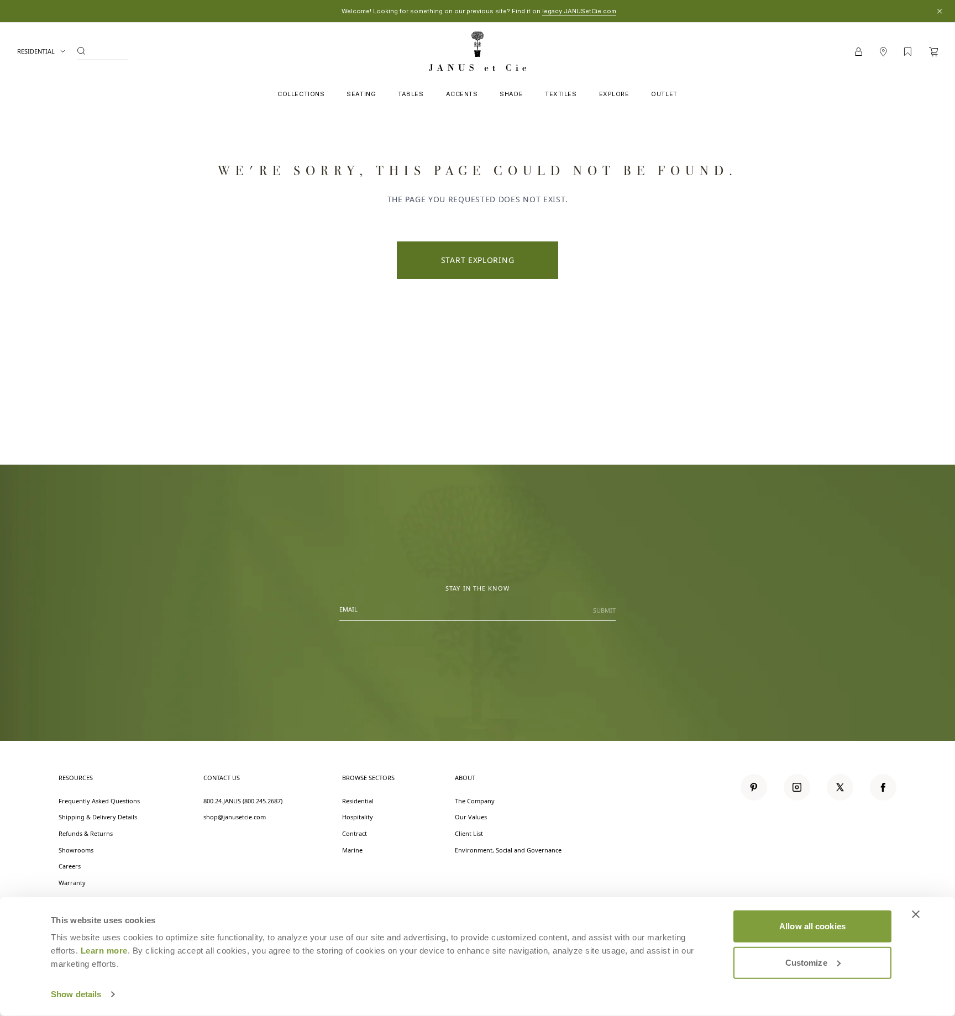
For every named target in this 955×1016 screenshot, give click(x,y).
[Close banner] (916, 914)
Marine (352, 850)
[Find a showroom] (883, 51)
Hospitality (357, 817)
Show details (76, 994)
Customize (806, 962)
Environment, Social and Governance (508, 850)
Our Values (471, 817)
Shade (511, 94)
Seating (361, 94)
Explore (614, 94)
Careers (70, 866)
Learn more (104, 950)
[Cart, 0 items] (933, 51)
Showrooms (76, 850)
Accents (462, 94)
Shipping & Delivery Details (98, 817)
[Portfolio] (907, 52)
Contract (354, 833)
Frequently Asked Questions (99, 801)
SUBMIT (604, 610)
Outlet (664, 94)
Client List (469, 833)
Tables (410, 94)
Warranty (72, 882)
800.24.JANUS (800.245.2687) (242, 801)
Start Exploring (478, 260)
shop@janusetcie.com (234, 817)
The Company (475, 801)
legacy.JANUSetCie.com (579, 11)
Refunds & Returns (86, 833)
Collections (300, 94)
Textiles (560, 94)
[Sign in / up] (858, 52)
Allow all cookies (812, 926)
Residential (36, 51)
